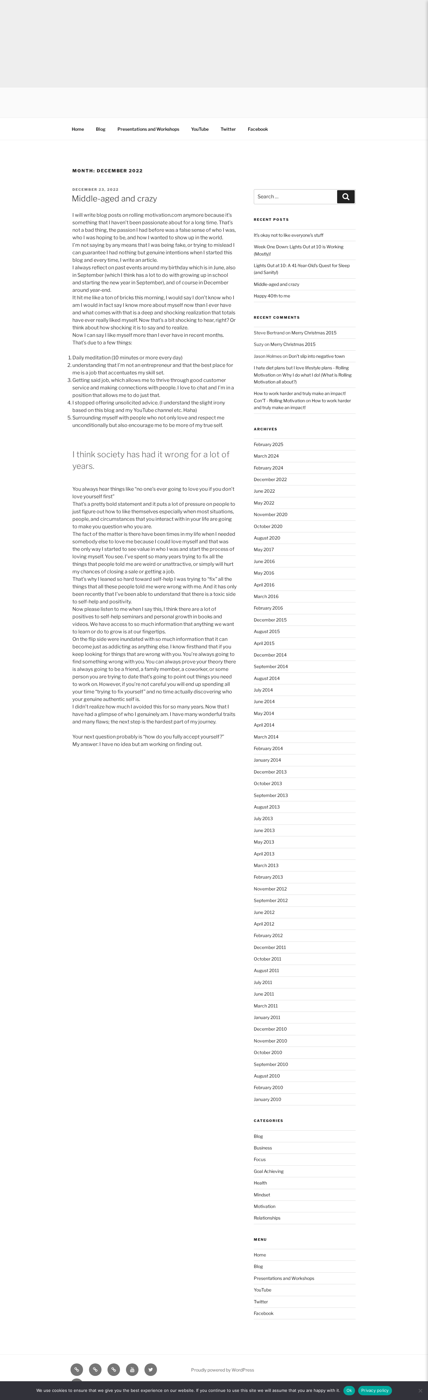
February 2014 (268, 748)
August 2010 (267, 1075)
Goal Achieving (269, 1171)
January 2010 (267, 1099)
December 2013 (270, 771)
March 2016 (266, 596)
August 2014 (267, 678)
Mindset (262, 1194)
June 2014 (264, 701)
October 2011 (267, 958)
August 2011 (266, 970)
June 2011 (264, 994)
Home (78, 129)
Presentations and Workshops (148, 129)
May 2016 (264, 573)
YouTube (200, 129)
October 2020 (268, 526)
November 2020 (271, 514)
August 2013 (267, 806)
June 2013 (264, 830)
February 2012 (268, 935)
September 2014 (271, 666)
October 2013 (268, 783)
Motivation (264, 1206)
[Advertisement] (188, 44)
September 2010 (271, 1064)
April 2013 (264, 853)
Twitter (228, 129)
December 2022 (270, 479)
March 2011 (266, 1005)
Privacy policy (375, 1390)
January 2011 (267, 1017)
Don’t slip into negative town (317, 356)
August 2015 (267, 631)
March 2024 (266, 456)
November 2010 (270, 1040)
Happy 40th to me (272, 295)
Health (260, 1182)
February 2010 (268, 1087)
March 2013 (266, 865)
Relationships (267, 1217)
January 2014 (267, 760)
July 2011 (263, 982)
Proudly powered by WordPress (222, 1369)
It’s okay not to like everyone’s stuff (288, 235)
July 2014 (263, 689)
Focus (260, 1159)
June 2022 (264, 491)
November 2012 (270, 888)
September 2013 (271, 795)
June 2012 (264, 912)
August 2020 (267, 537)
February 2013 (268, 877)
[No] (420, 1390)
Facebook (258, 129)
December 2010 (270, 1029)
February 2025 (268, 444)
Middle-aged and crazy (114, 198)
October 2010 (268, 1052)
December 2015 (270, 619)
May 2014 (264, 713)
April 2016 (264, 584)
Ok (349, 1390)
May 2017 (264, 549)
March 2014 (266, 736)
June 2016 (264, 561)
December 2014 (270, 654)
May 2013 (264, 842)
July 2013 (263, 818)
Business (263, 1147)
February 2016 (268, 608)
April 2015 (264, 643)
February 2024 (268, 467)
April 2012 (264, 923)
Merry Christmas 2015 (314, 332)
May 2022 (264, 502)
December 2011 (270, 947)
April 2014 (264, 725)
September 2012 (271, 900)
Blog (101, 129)
